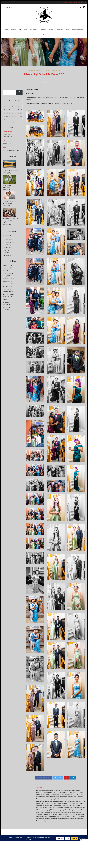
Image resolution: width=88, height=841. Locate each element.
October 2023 (6, 297)
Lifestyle (40, 70)
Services (51, 29)
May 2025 (5, 270)
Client (25, 29)
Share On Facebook (44, 777)
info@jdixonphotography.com (11, 150)
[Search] (19, 92)
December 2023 (7, 291)
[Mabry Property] (9, 180)
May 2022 (5, 307)
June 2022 (5, 304)
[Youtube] (7, 7)
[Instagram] (12, 7)
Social (47, 70)
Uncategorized (55, 70)
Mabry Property (7, 185)
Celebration (32, 70)
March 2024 (6, 289)
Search (5, 88)
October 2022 (6, 299)
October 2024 (6, 281)
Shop (44, 35)
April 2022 (6, 310)
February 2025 (7, 273)
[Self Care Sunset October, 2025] (9, 164)
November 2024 (7, 278)
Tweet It (59, 777)
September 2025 (7, 268)
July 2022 (5, 302)
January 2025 (6, 276)
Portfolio (43, 29)
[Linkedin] (9, 7)
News (5, 250)
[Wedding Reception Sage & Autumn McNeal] (9, 195)
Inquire (67, 29)
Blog (20, 29)
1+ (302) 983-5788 (82, 2)
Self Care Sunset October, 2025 (11, 170)
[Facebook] (4, 7)
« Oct (11, 122)
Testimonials (60, 29)
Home (6, 29)
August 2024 (6, 286)
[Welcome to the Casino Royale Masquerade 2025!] (9, 213)
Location (6, 247)
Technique (6, 255)
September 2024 (7, 284)
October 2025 (6, 265)
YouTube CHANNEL (77, 29)
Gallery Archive (33, 29)
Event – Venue (8, 242)
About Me (13, 29)
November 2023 (7, 294)
